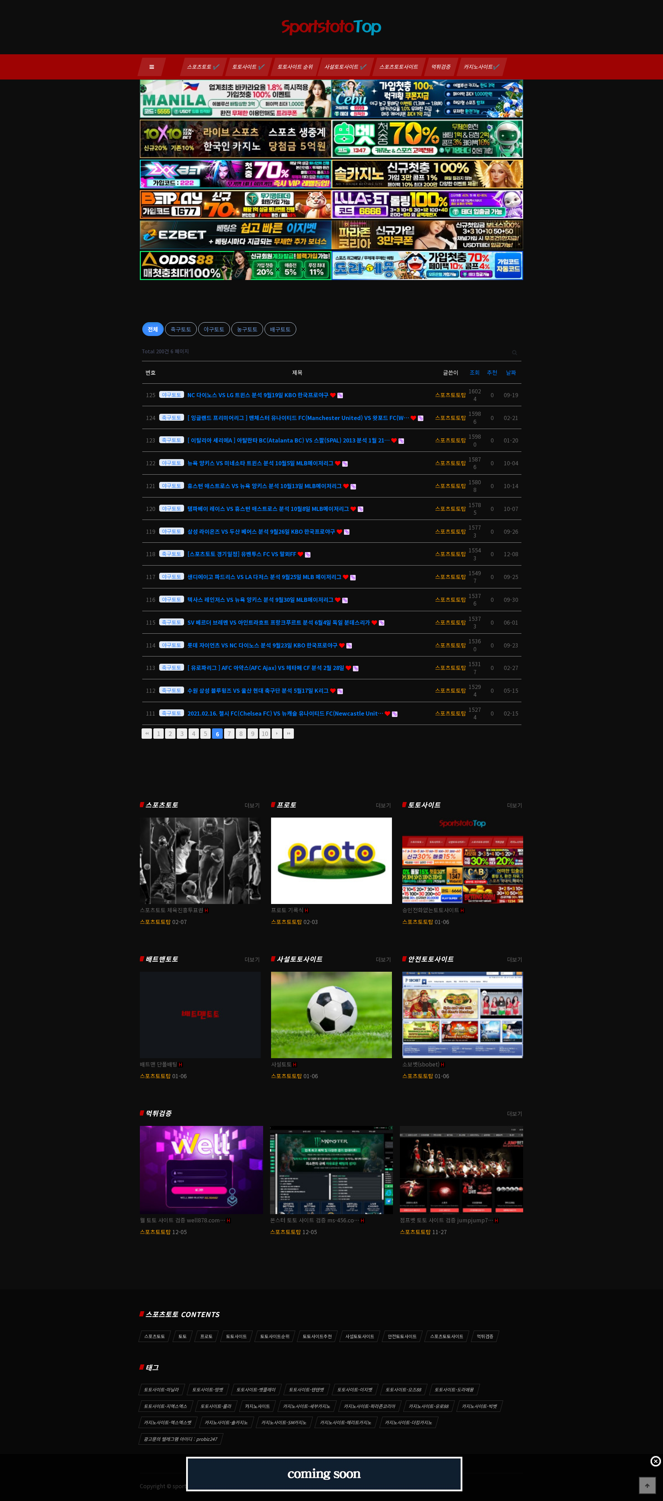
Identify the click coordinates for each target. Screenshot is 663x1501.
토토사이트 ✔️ (249, 66)
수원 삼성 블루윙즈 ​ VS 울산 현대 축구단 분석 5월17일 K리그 (259, 690)
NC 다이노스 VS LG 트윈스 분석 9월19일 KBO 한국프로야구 (259, 395)
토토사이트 (424, 805)
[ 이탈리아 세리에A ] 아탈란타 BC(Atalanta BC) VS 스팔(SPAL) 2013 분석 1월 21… (289, 440)
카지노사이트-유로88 (429, 1406)
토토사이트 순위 (295, 66)
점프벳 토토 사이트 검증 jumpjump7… (446, 1220)
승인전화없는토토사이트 (430, 910)
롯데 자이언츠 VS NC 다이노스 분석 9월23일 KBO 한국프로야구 (263, 645)
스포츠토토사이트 (399, 66)
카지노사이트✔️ (482, 66)
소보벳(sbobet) (421, 1064)
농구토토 (247, 329)
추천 (492, 372)
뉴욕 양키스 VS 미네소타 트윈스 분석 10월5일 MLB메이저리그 (261, 463)
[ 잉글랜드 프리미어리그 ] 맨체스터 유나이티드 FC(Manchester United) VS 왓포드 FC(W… (299, 417)
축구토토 (181, 329)
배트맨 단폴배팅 (158, 1064)
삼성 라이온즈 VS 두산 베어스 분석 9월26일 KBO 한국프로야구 (262, 531)
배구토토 (280, 329)
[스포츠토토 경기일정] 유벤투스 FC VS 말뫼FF (243, 554)
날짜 (511, 372)
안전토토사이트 (431, 959)
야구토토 (214, 329)
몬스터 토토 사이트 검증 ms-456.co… (314, 1220)
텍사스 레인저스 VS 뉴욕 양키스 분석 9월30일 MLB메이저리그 (261, 599)
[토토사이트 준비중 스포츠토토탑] (324, 1474)
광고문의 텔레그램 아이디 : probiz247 (180, 1439)
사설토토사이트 (300, 959)
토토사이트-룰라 (216, 1406)
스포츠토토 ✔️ (203, 66)
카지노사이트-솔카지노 (226, 1422)
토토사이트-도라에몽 (454, 1389)
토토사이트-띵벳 (208, 1389)
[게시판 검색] (515, 351)
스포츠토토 (161, 805)
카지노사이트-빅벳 (479, 1406)
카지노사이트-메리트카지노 (346, 1422)
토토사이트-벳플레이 (256, 1389)
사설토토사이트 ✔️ (346, 66)
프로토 (286, 805)
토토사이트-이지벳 (355, 1389)
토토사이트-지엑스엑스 (165, 1406)
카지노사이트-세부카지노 (307, 1406)
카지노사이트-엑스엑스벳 (167, 1422)
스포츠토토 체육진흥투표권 (171, 910)
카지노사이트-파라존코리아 (369, 1406)
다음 (277, 733)
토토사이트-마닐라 (161, 1389)
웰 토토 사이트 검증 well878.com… (182, 1220)
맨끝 (289, 733)
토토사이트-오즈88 (403, 1389)
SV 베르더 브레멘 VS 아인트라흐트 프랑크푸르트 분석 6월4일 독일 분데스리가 (280, 622)
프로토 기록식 (287, 910)
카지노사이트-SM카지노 (284, 1422)
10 (264, 733)
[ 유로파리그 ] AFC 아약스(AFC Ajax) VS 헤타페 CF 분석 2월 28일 (267, 667)
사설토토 (281, 1064)
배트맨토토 (161, 959)
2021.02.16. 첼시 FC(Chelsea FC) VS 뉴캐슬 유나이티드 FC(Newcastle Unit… (286, 713)
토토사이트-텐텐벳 (306, 1389)
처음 (147, 733)
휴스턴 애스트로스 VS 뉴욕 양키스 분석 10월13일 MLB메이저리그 (265, 486)
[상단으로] (647, 1485)
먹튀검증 (441, 66)
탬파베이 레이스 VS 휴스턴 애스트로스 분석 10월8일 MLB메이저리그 (269, 508)
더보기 (252, 805)
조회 (475, 372)
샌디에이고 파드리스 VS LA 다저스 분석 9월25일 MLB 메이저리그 (265, 576)
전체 (153, 329)
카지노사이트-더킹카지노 (408, 1422)
